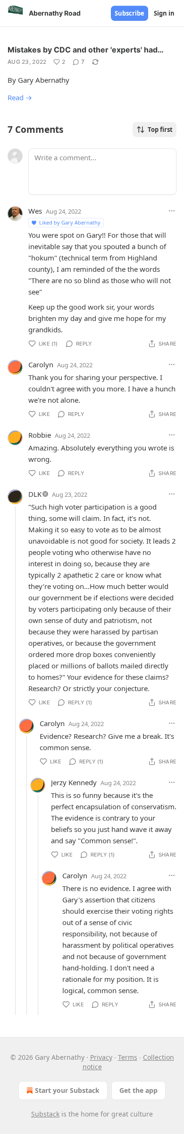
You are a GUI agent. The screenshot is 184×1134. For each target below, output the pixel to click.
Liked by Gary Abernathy (69, 222)
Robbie (39, 435)
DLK (35, 494)
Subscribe (129, 13)
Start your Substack (67, 1090)
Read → (20, 97)
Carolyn (40, 364)
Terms (127, 1057)
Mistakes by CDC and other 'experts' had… (86, 49)
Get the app (138, 1090)
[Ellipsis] (171, 210)
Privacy (101, 1057)
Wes (35, 211)
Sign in (164, 13)
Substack (45, 1113)
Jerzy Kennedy (74, 782)
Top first (160, 129)
